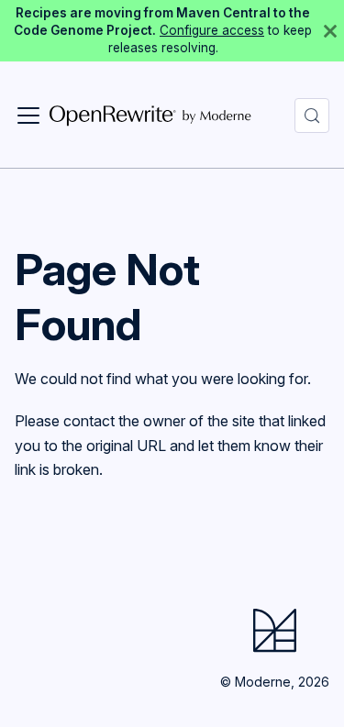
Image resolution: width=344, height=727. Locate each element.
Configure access (212, 30)
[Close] (330, 30)
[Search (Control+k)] (311, 115)
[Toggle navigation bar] (28, 115)
